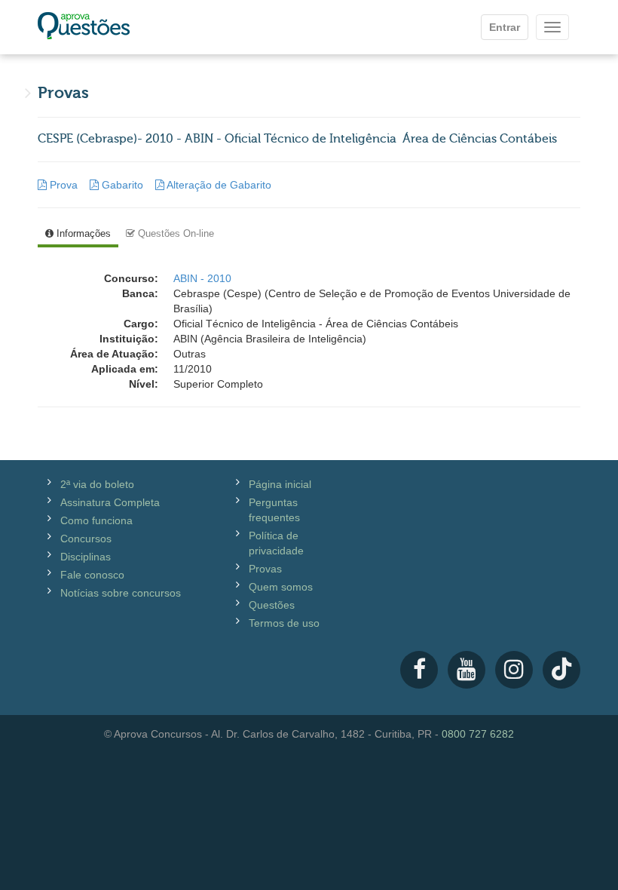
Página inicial (280, 484)
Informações (82, 233)
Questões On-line (174, 233)
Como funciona (96, 520)
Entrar (504, 27)
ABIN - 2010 (202, 278)
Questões (272, 605)
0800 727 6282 (478, 734)
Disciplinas (85, 557)
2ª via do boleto (97, 484)
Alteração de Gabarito (217, 185)
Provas (265, 569)
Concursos (86, 538)
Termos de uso (284, 623)
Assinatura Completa (110, 502)
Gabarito (122, 185)
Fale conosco (92, 575)
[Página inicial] (84, 27)
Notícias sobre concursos (120, 593)
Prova (64, 185)
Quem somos (281, 587)
